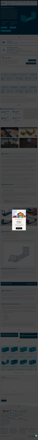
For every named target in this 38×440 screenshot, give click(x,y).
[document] (19, 220)
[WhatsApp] (36, 436)
